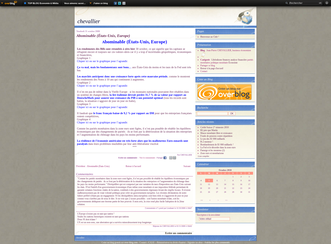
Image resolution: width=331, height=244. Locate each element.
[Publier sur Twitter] (119, 3)
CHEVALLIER (168, 226)
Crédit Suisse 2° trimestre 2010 (214, 127)
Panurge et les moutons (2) (212, 150)
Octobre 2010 (225, 170)
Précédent (93, 166)
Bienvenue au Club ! (209, 36)
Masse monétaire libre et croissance (216, 133)
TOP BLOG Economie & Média (43, 3)
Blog (202, 50)
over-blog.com (131, 242)
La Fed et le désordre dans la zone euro (218, 147)
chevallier (88, 21)
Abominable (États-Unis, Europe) (103, 36)
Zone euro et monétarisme (212, 153)
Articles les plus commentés (217, 242)
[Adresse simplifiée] (124, 3)
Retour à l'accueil (133, 166)
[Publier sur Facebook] (114, 3)
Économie (233, 62)
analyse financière (239, 59)
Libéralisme (216, 59)
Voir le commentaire (147, 158)
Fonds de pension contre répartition (216, 136)
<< (202, 200)
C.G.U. (151, 242)
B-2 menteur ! (206, 141)
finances (226, 59)
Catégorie (205, 59)
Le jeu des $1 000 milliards (212, 139)
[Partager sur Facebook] (164, 158)
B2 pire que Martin (209, 130)
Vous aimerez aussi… (75, 3)
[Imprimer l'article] (174, 158)
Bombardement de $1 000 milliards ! (217, 144)
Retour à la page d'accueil (211, 68)
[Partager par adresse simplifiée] (170, 158)
